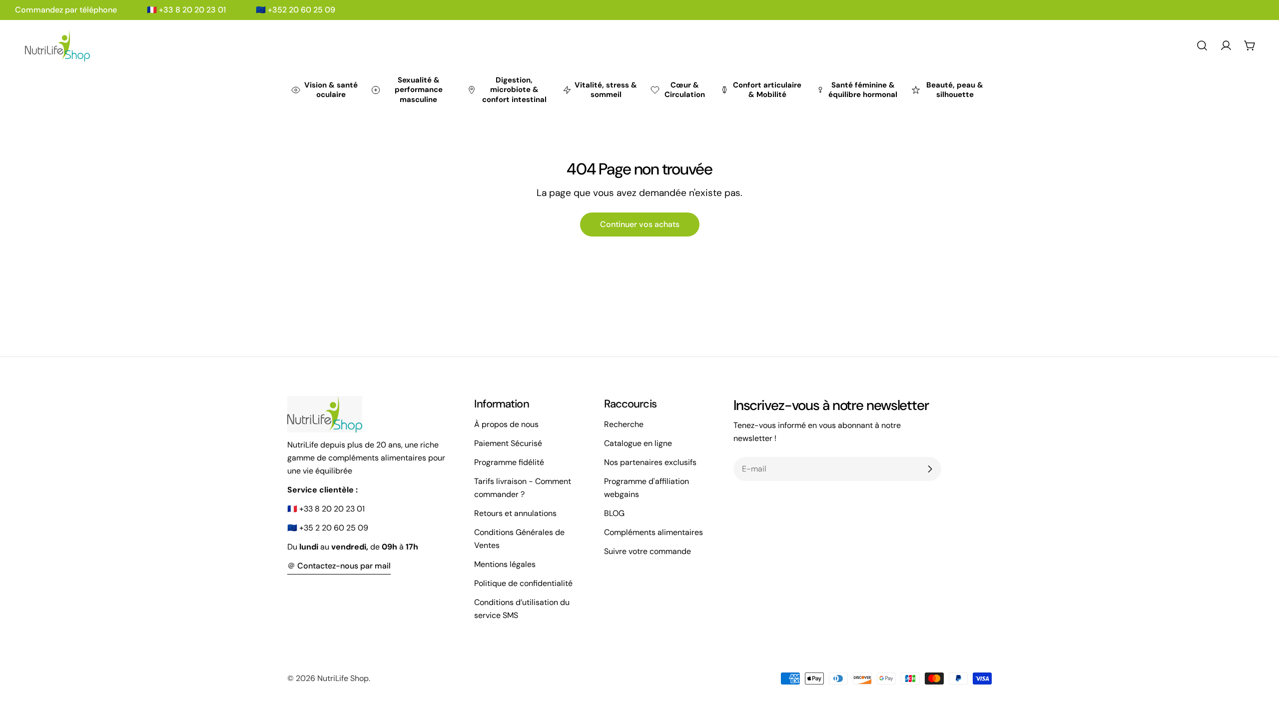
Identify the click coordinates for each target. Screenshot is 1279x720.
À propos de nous (506, 424)
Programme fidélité (509, 462)
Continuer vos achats (639, 224)
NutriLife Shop (343, 678)
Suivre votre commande (647, 551)
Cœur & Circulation (684, 90)
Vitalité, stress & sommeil (606, 90)
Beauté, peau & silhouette (954, 90)
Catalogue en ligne (638, 443)
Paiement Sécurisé (508, 443)
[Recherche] (1202, 46)
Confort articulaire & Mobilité (767, 90)
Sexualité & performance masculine (419, 89)
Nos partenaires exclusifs (650, 462)
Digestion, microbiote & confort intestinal (514, 89)
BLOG (614, 513)
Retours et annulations (515, 513)
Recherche (623, 424)
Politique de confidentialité (523, 583)
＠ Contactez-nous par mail (339, 565)
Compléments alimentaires (653, 532)
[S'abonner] (929, 469)
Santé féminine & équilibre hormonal (862, 90)
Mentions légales (505, 564)
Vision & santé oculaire (331, 90)
